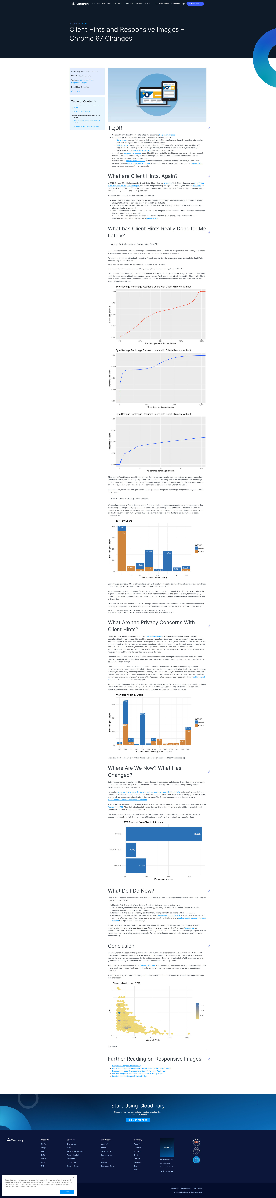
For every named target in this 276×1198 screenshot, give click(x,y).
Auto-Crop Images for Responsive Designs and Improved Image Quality (141, 1068)
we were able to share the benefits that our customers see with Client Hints (149, 792)
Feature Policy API (115, 807)
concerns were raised (132, 153)
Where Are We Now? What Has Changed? (86, 126)
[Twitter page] (161, 1172)
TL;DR (76, 108)
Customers (137, 1147)
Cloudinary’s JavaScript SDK (168, 915)
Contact (160, 4)
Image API (104, 1144)
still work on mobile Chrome (138, 163)
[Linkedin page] (164, 1172)
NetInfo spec (151, 218)
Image (43, 1147)
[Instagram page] (169, 1172)
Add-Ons (104, 1162)
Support (166, 4)
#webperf (197, 186)
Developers (117, 4)
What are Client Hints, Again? (82, 111)
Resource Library (73, 1166)
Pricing (148, 4)
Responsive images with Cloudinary (126, 1066)
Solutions (106, 4)
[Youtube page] (172, 1171)
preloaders (189, 928)
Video (43, 1151)
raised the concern (154, 636)
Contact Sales (165, 1163)
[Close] (73, 1177)
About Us (137, 1144)
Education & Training (167, 1167)
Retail (69, 1147)
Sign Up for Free (138, 1120)
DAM (43, 1155)
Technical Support (166, 1159)
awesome (168, 183)
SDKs (102, 1158)
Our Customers (72, 1162)
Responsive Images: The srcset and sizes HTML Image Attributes (138, 1071)
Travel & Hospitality (73, 1155)
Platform (96, 4)
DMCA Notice (197, 1188)
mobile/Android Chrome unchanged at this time (127, 800)
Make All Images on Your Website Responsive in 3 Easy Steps (137, 1073)
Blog (135, 1166)
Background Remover (108, 1166)
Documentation (175, 4)
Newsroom (137, 1162)
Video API (104, 1147)
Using (122, 140)
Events (136, 1155)
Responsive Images (167, 135)
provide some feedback (135, 161)
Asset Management (85, 80)
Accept (67, 1192)
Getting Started (106, 1151)
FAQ (42, 1166)
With (122, 145)
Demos (43, 1158)
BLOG (84, 24)
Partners (139, 4)
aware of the (142, 150)
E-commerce (71, 1144)
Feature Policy (196, 163)
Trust (135, 1169)
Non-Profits (71, 1158)
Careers (137, 1158)
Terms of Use (175, 1188)
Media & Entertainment (75, 1151)
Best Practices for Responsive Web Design (129, 1076)
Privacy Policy (186, 1188)
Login (183, 4)
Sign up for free (195, 4)
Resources (129, 4)
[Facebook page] (166, 1172)
